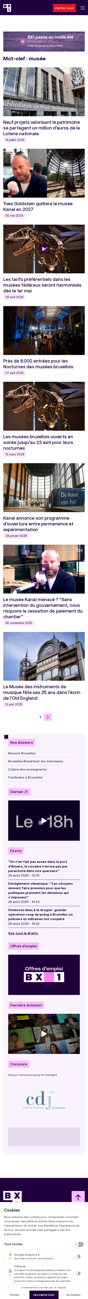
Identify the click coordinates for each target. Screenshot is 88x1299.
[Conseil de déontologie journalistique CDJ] (44, 1100)
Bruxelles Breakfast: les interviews (35, 761)
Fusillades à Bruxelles (25, 777)
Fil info (16, 851)
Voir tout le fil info (23, 933)
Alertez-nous (64, 8)
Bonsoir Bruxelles (22, 753)
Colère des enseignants (27, 769)
